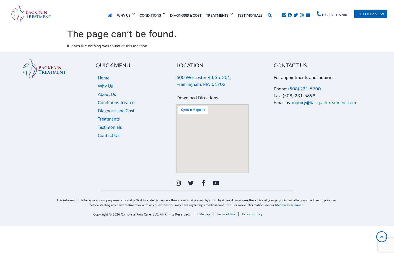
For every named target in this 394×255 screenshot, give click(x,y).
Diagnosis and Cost (116, 110)
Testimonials (110, 127)
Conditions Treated (116, 102)
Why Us (105, 86)
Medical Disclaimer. (289, 205)
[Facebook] (290, 15)
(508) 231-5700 (334, 15)
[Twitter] (296, 15)
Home (103, 77)
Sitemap (204, 214)
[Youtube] (308, 15)
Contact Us (108, 135)
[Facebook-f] (203, 183)
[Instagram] (302, 15)
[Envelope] (284, 15)
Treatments (109, 118)
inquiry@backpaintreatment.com (324, 102)
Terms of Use (226, 214)
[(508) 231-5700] (318, 14)
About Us (107, 94)
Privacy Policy (252, 214)
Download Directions (197, 97)
